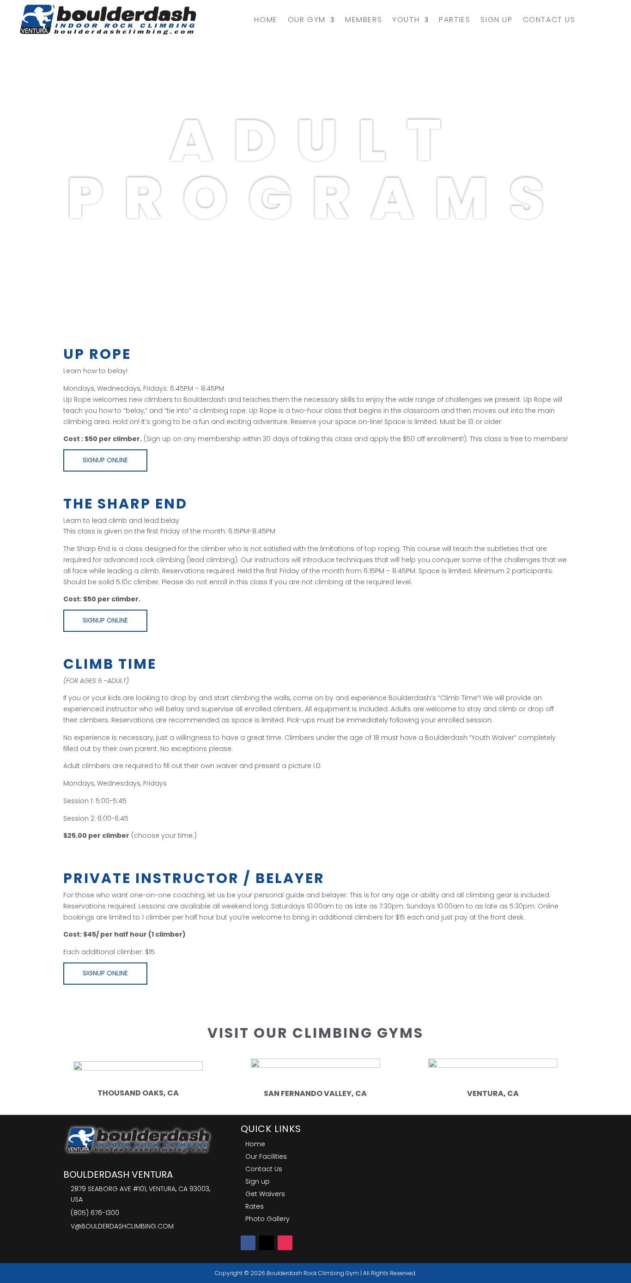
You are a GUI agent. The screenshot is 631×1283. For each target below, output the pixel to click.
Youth (405, 19)
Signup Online (105, 460)
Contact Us (549, 19)
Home (265, 19)
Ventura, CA (493, 1093)
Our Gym (307, 19)
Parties (454, 19)
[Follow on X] (266, 1242)
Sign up (496, 19)
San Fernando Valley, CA (315, 1093)
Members (363, 19)
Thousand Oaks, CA (138, 1093)
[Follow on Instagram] (285, 1242)
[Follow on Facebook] (248, 1242)
